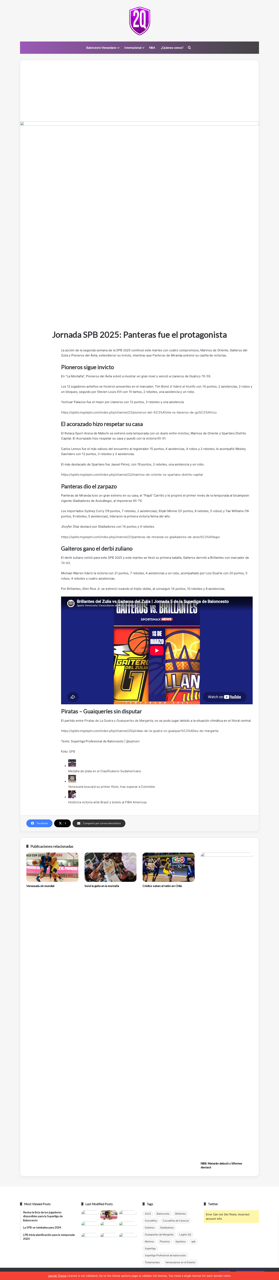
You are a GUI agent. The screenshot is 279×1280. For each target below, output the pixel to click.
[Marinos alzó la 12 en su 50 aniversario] (90, 1238)
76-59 (205, 376)
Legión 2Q (185, 1234)
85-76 (137, 501)
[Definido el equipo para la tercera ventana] (109, 1226)
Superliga (150, 1248)
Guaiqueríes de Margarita (159, 1234)
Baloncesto (163, 1213)
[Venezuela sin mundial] (52, 867)
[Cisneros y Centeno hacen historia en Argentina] (127, 1226)
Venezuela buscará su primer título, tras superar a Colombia (111, 787)
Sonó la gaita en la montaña (102, 886)
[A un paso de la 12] (127, 1238)
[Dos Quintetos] (139, 20)
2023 (148, 1213)
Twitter (213, 1204)
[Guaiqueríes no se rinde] (109, 1238)
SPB (72, 751)
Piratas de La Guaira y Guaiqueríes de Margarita (118, 721)
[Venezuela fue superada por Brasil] (90, 1226)
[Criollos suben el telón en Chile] (169, 867)
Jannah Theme (57, 1275)
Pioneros (165, 1241)
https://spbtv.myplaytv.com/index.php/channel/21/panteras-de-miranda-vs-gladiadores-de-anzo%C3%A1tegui (140, 537)
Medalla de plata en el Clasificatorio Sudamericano (104, 771)
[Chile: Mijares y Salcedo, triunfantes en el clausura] (90, 1215)
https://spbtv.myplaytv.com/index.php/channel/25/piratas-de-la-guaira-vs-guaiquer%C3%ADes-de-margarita (139, 731)
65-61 (161, 438)
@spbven (133, 741)
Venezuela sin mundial (40, 886)
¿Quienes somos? (172, 47)
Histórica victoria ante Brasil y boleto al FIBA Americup (107, 802)
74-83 (65, 563)
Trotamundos (152, 1262)
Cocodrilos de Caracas (176, 1220)
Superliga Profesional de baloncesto (165, 1255)
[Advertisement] (139, 90)
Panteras (159, 355)
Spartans (180, 1241)
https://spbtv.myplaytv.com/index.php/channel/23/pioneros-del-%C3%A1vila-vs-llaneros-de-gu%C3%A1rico (139, 412)
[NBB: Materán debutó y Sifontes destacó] (227, 1006)
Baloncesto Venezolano (101, 47)
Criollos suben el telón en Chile (162, 886)
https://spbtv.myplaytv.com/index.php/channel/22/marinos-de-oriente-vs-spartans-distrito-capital (132, 474)
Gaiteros (149, 1227)
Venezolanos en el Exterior (180, 1262)
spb (193, 1241)
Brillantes (180, 1213)
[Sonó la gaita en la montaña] (111, 867)
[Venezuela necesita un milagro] (127, 1215)
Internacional (132, 47)
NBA (152, 47)
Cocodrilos (151, 1220)
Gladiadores (167, 1227)
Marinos (149, 1241)
